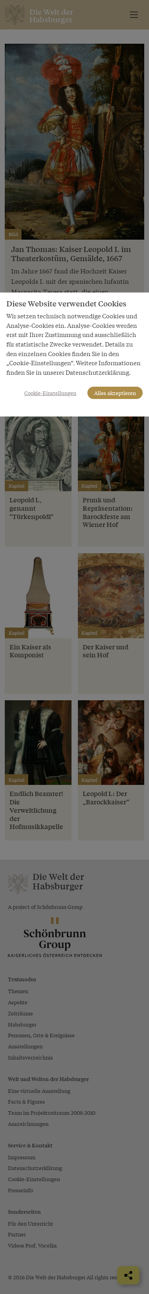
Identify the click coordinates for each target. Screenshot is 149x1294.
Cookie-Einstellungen (50, 393)
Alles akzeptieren (115, 393)
